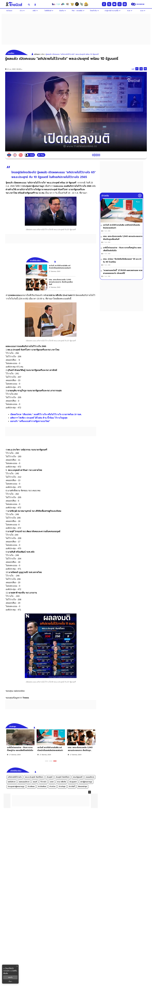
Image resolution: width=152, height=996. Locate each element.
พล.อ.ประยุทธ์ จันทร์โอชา (34, 777)
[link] (50, 270)
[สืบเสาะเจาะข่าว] (53, 4)
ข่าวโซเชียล (42, 786)
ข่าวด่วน (52, 786)
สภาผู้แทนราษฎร (86, 782)
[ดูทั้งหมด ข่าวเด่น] (139, 195)
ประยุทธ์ (49, 777)
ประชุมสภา (73, 782)
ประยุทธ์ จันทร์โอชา (63, 777)
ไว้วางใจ (43, 782)
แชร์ (133, 69)
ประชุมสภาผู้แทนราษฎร (16, 786)
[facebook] (104, 4)
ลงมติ (35, 782)
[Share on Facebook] (136, 68)
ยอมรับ (10, 977)
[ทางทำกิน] (72, 4)
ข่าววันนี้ (72, 786)
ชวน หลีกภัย (61, 782)
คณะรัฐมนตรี (77, 777)
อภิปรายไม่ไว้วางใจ (15, 777)
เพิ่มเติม (5, 973)
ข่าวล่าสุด (62, 786)
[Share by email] (145, 68)
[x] (109, 4)
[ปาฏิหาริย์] (77, 4)
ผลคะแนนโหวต (24, 782)
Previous (91, 726)
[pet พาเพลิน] (67, 4)
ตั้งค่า (10, 981)
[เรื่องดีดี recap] (58, 4)
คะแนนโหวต (90, 777)
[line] (125, 4)
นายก (52, 782)
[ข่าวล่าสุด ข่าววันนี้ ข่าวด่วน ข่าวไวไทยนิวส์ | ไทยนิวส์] (15, 4)
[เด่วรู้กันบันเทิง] (63, 4)
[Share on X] (141, 68)
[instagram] (119, 4)
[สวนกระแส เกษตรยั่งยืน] (81, 4)
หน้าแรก (37, 54)
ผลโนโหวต (12, 782)
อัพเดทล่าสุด (82, 786)
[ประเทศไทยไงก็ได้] (86, 4)
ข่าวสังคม (31, 786)
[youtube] (114, 4)
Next (95, 726)
